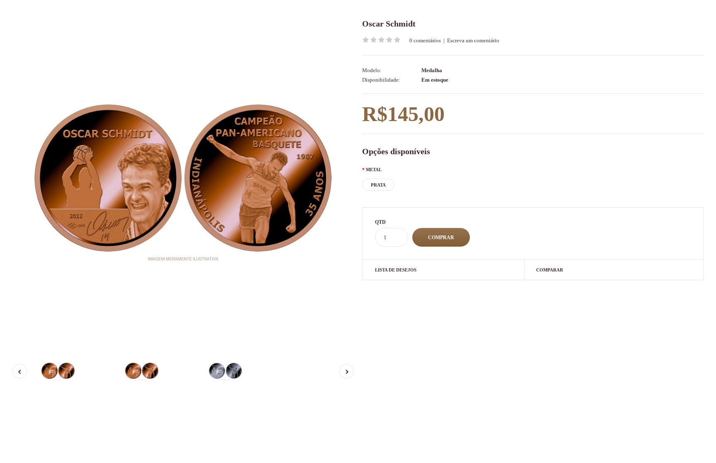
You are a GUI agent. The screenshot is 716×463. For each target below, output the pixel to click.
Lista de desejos (395, 269)
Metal (374, 169)
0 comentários (425, 40)
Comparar (549, 269)
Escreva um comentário (473, 40)
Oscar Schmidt (389, 23)
